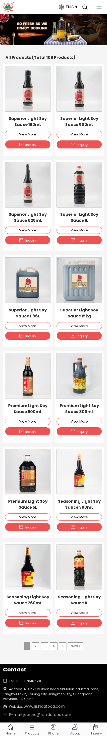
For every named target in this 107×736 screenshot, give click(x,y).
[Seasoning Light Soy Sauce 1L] (79, 567)
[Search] (84, 7)
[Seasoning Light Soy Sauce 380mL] (79, 471)
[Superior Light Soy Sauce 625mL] (27, 184)
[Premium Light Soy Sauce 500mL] (27, 376)
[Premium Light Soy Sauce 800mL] (79, 376)
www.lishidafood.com (44, 706)
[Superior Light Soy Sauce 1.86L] (27, 280)
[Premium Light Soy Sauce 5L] (27, 471)
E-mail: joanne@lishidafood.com (37, 714)
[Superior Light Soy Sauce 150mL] (27, 88)
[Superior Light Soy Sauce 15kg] (79, 280)
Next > (76, 646)
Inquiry (27, 144)
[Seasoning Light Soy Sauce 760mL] (27, 567)
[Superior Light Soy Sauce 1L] (79, 184)
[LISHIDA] (53, 29)
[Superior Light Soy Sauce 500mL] (79, 88)
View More (27, 134)
